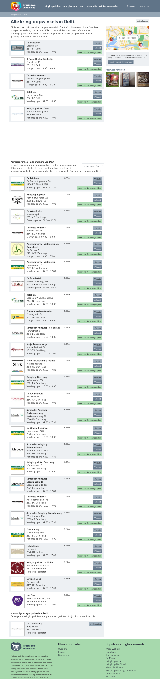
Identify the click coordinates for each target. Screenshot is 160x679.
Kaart (81, 6)
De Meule (111, 658)
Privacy (62, 651)
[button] (109, 79)
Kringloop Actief (114, 661)
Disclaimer (63, 654)
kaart (98, 47)
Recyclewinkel (113, 654)
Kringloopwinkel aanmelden (120, 62)
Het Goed (111, 676)
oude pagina (95, 624)
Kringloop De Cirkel (116, 664)
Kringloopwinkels (52, 6)
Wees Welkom (113, 648)
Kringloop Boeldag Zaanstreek (121, 670)
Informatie (91, 6)
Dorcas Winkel (113, 673)
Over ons (62, 648)
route (98, 43)
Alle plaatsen (70, 6)
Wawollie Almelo (114, 667)
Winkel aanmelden (108, 6)
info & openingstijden (89, 52)
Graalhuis (111, 651)
